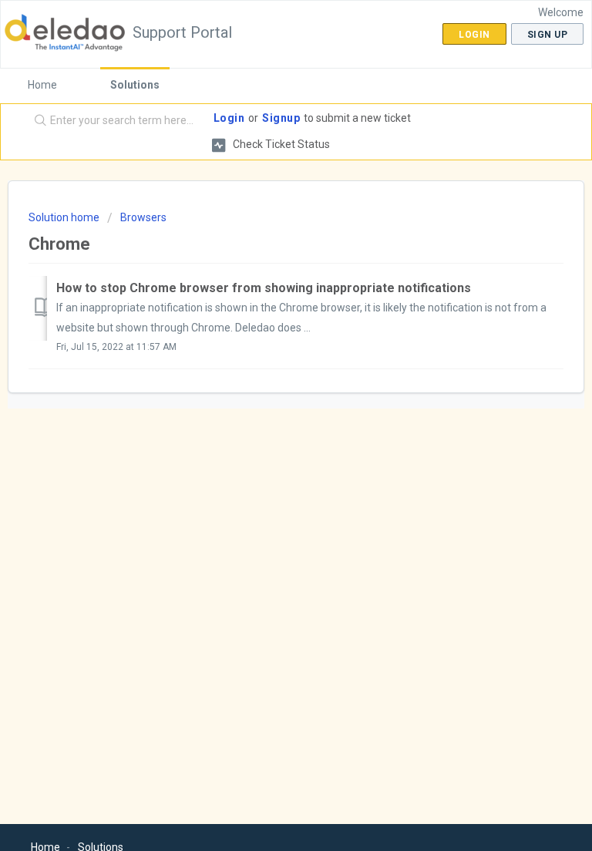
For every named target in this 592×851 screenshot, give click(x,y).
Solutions (135, 85)
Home (42, 85)
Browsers (143, 217)
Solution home (65, 217)
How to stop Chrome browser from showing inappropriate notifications (263, 288)
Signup (281, 118)
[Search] (37, 121)
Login (229, 118)
